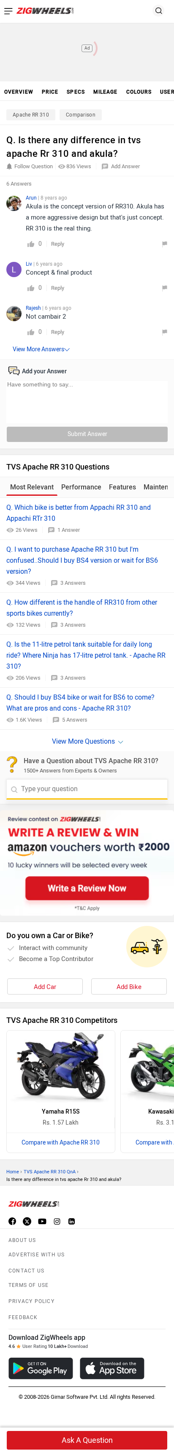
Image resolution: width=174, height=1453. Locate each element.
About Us (22, 1240)
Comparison (80, 115)
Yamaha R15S (60, 1111)
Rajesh (34, 308)
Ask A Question (87, 1440)
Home (12, 1172)
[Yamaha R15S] (61, 1067)
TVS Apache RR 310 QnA (50, 1172)
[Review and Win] (87, 863)
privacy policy (31, 1301)
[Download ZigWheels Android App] (40, 1368)
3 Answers (73, 583)
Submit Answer (87, 434)
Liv (29, 264)
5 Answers (74, 720)
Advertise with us (36, 1255)
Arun (32, 198)
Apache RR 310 (31, 115)
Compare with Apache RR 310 (61, 1142)
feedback (23, 1317)
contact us (26, 1271)
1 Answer (68, 530)
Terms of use (28, 1285)
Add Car (45, 987)
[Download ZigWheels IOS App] (112, 1368)
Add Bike (129, 987)
